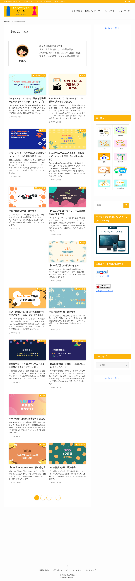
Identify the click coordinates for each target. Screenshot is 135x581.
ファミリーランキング (104, 291)
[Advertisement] (27, 257)
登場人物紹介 (44, 570)
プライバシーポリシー (74, 570)
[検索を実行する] (126, 205)
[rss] (125, 1)
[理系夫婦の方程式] (21, 11)
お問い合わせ (57, 570)
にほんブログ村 (102, 276)
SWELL (71, 577)
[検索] (129, 1)
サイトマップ (90, 570)
